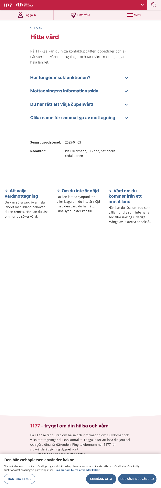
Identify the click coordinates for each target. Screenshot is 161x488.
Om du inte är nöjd (80, 190)
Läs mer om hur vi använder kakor (78, 470)
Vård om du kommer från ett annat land (125, 196)
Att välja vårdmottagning (21, 193)
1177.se (37, 27)
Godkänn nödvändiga (137, 479)
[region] (80, 471)
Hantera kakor (19, 479)
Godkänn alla (101, 479)
